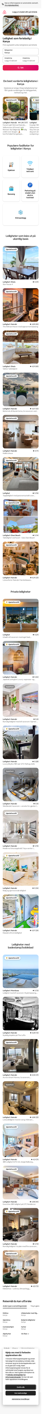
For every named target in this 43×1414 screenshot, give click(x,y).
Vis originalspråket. (12, 5)
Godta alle (21, 1387)
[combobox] (21, 52)
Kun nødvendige (21, 1393)
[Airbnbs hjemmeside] (4, 12)
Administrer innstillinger (20, 1399)
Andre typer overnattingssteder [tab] (15, 1306)
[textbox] (12, 60)
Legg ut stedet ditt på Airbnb (24, 12)
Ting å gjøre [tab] (35, 1306)
